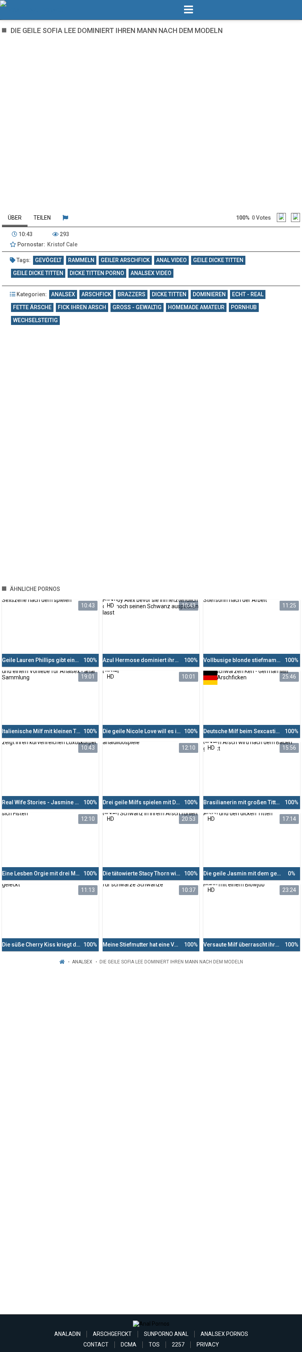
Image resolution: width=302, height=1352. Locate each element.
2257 (178, 1344)
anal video (171, 260)
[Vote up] (281, 217)
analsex (63, 294)
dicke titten (169, 294)
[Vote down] (295, 217)
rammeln (81, 260)
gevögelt (48, 260)
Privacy (208, 1344)
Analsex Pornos (224, 1334)
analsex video (151, 273)
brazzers (131, 294)
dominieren (209, 294)
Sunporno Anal (166, 1334)
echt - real (247, 294)
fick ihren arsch (82, 307)
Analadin (67, 1334)
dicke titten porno (97, 273)
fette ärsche (32, 307)
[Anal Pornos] (40, 10)
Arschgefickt (112, 1334)
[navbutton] (188, 9)
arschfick (96, 294)
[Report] (65, 218)
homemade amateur (196, 307)
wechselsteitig (35, 320)
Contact (96, 1344)
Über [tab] (15, 218)
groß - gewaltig (137, 307)
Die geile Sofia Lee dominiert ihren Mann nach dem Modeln (171, 962)
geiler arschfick (125, 260)
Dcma (128, 1344)
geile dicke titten (218, 260)
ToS (154, 1344)
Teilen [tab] (42, 218)
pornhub (244, 307)
